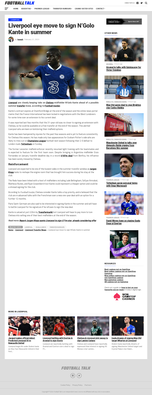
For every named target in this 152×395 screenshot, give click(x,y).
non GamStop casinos (113, 277)
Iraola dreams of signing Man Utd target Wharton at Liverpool (126, 339)
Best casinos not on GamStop (117, 269)
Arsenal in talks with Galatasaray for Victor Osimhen (123, 68)
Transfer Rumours (62, 8)
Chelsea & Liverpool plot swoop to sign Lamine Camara (92, 339)
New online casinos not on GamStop (119, 275)
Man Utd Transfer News (116, 102)
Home (15, 8)
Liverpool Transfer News (35, 229)
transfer (21, 105)
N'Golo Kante (41, 227)
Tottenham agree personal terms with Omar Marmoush (122, 184)
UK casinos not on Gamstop (116, 281)
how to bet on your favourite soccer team (121, 288)
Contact (100, 8)
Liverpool (12, 102)
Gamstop (108, 273)
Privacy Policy (77, 385)
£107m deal (67, 155)
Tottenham (26, 144)
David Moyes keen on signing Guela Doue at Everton (123, 222)
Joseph (20, 39)
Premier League (41, 8)
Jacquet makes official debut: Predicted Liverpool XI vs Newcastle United (21, 340)
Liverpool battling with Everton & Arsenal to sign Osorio (57, 339)
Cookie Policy (65, 385)
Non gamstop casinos (113, 279)
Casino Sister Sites (84, 8)
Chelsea (50, 102)
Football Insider (52, 105)
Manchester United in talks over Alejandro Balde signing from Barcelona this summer (121, 145)
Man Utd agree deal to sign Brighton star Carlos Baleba (123, 106)
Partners (88, 385)
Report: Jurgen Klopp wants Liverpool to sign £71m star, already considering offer (57, 220)
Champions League (37, 140)
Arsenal (109, 64)
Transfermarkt (45, 212)
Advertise (26, 8)
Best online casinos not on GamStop (120, 271)
